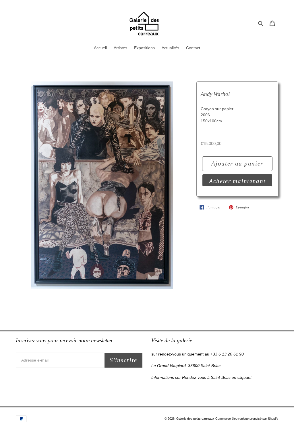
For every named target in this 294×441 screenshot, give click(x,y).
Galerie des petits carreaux (195, 418)
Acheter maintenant (237, 181)
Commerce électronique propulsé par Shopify (246, 418)
